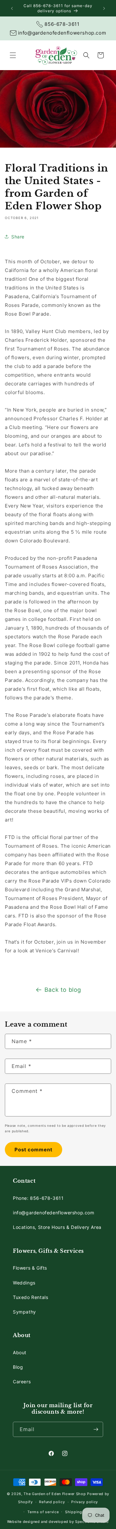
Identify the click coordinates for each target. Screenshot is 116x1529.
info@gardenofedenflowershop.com (53, 1212)
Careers (22, 1381)
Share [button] (17, 236)
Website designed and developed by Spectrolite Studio (58, 1521)
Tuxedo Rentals (30, 1297)
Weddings (24, 1282)
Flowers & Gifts (30, 1268)
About (19, 1352)
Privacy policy (84, 1502)
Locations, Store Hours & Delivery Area (57, 1227)
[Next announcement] (104, 8)
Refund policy (52, 1502)
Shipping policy (80, 1512)
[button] (13, 55)
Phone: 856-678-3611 (38, 1198)
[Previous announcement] (12, 8)
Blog (18, 1367)
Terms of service (43, 1512)
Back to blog (62, 989)
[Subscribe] (96, 1429)
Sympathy (24, 1311)
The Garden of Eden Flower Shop (55, 1494)
